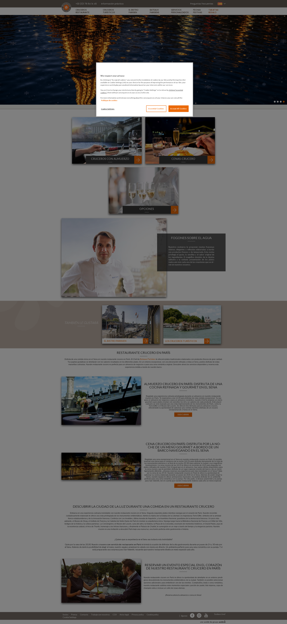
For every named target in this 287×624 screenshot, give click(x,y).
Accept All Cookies (178, 109)
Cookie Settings (108, 109)
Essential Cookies (156, 109)
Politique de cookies (109, 100)
